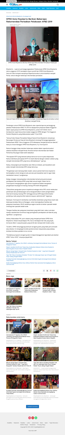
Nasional (16, 423)
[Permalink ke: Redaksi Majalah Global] (7, 25)
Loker (28, 423)
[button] (7, 4)
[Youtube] (32, 417)
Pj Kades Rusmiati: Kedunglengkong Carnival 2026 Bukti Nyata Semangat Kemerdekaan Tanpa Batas (31, 259)
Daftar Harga (24, 424)
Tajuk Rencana (53, 423)
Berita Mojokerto (17, 16)
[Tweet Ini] (47, 270)
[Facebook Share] (44, 270)
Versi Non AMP (32, 430)
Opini (46, 423)
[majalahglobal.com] (17, 4)
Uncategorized (27, 16)
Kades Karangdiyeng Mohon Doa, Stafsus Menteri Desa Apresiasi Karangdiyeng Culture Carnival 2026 (31, 263)
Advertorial (9, 16)
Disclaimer (33, 424)
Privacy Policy (41, 424)
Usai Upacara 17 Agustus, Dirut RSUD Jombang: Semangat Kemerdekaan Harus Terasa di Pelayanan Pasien (31, 244)
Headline (9, 423)
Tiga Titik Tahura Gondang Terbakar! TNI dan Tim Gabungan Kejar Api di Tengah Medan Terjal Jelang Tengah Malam (31, 255)
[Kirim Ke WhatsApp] (57, 270)
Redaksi (23, 423)
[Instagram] (29, 417)
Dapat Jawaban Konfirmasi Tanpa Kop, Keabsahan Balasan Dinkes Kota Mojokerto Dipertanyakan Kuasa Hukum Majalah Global (30, 247)
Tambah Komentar (32, 406)
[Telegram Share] (54, 270)
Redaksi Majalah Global (15, 24)
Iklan (41, 423)
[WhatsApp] (36, 417)
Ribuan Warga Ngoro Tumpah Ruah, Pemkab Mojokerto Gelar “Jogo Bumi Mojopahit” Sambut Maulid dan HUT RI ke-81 (30, 251)
